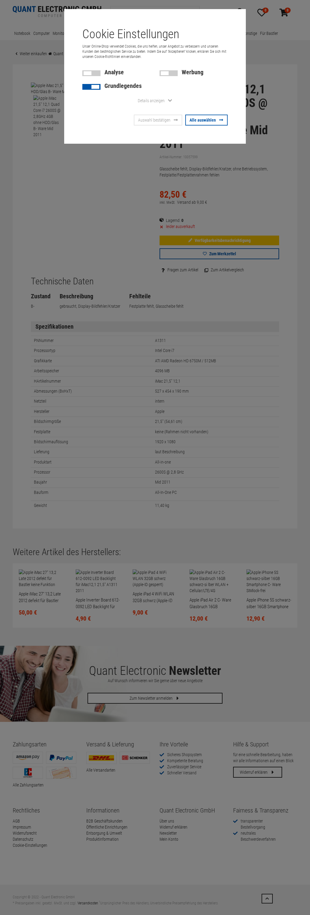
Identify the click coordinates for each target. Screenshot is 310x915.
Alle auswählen (203, 120)
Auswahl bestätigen (154, 120)
